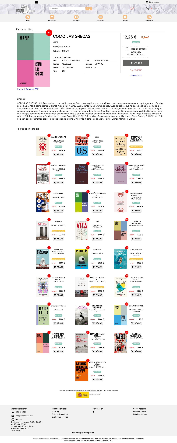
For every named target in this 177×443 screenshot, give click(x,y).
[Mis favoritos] (131, 8)
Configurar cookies (60, 417)
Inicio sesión (154, 2)
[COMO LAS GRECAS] (33, 60)
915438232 (21, 412)
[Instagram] (36, 2)
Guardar (137, 70)
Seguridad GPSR (136, 75)
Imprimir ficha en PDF (27, 89)
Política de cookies (60, 414)
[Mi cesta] (147, 8)
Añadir (137, 62)
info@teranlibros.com (24, 416)
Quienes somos (139, 411)
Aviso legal (56, 411)
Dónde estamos (140, 414)
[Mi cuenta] (147, 2)
